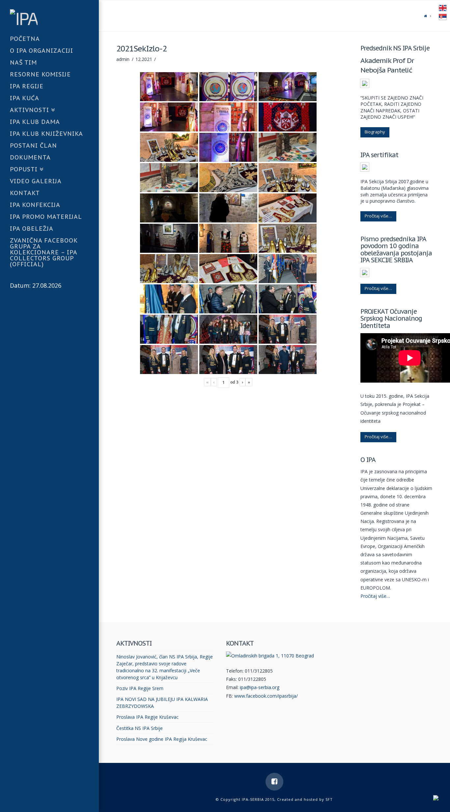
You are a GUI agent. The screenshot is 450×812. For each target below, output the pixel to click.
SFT (329, 799)
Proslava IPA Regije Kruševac (147, 717)
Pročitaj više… (378, 216)
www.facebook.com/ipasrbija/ (266, 696)
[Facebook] (274, 782)
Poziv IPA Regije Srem (139, 688)
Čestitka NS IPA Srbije (139, 728)
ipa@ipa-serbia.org (259, 687)
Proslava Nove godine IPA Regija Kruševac (161, 739)
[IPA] (54, 17)
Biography (375, 132)
